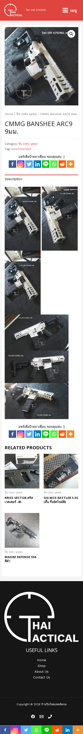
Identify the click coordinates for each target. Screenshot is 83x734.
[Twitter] (29, 164)
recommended (21, 149)
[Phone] (50, 716)
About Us (41, 672)
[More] (70, 164)
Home (9, 114)
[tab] (41, 179)
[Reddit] (62, 164)
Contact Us (41, 677)
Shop (42, 666)
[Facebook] (12, 164)
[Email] (41, 716)
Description (13, 179)
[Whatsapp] (54, 164)
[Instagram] (20, 164)
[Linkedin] (37, 164)
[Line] (45, 164)
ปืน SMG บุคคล (26, 114)
